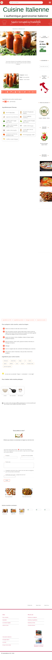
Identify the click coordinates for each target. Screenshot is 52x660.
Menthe (11, 363)
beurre (16, 139)
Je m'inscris (42, 50)
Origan (20, 360)
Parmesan (6, 360)
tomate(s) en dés (10, 135)
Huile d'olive (13, 360)
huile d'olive (12, 112)
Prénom (7, 455)
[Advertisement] (44, 231)
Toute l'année (26, 79)
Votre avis (7, 462)
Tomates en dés (30, 363)
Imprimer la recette (41, 320)
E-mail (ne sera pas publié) (27, 455)
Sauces (26, 75)
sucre (32, 125)
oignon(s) (29, 116)
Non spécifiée (26, 77)
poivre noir (25, 130)
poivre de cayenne (7, 366)
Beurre (22, 363)
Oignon (5, 363)
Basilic (30, 360)
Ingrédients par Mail (18, 320)
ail (12, 117)
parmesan (29, 134)
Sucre (17, 363)
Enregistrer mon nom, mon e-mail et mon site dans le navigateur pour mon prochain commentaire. (20, 471)
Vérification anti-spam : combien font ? (15, 474)
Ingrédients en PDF (7, 320)
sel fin (15, 130)
